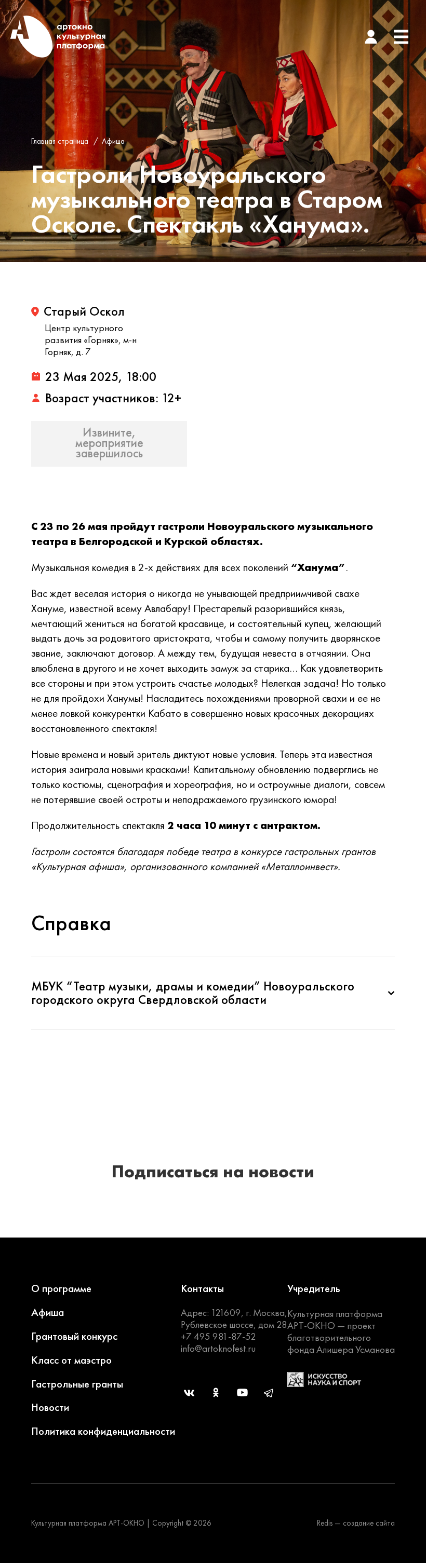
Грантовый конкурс (74, 1336)
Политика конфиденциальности (103, 1431)
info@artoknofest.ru (218, 1348)
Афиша (113, 141)
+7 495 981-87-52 (218, 1336)
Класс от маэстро (71, 1360)
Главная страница (59, 141)
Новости (50, 1407)
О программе (61, 1288)
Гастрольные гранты (77, 1384)
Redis (324, 1523)
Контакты (202, 1288)
